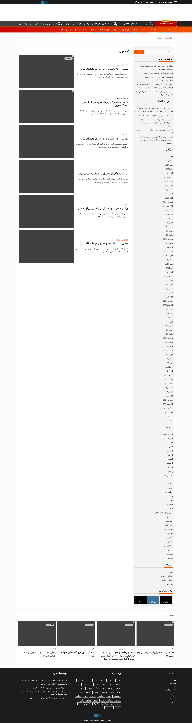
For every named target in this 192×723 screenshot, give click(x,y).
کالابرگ (96, 704)
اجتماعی (135, 29)
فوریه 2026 (169, 181)
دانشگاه (170, 496)
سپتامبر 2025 (168, 202)
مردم (102, 700)
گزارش (170, 537)
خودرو (76, 688)
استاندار (88, 680)
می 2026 (169, 169)
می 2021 (169, 416)
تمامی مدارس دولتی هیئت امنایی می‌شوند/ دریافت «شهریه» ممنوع (47, 24)
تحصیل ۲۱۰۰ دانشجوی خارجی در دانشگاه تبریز (104, 138)
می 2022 (169, 367)
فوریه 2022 (169, 379)
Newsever (84, 720)
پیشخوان (64, 29)
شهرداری (117, 696)
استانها (93, 29)
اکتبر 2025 (169, 198)
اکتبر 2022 (169, 346)
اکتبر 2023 (169, 297)
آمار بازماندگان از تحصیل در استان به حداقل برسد (102, 173)
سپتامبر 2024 (168, 251)
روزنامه (88, 692)
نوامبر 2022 (168, 342)
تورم (102, 688)
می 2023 (169, 317)
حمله (82, 688)
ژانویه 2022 (169, 383)
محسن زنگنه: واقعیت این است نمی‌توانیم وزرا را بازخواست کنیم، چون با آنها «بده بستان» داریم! (117, 655)
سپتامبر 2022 (168, 350)
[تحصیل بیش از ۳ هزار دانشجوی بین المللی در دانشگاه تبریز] (46, 106)
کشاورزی (87, 704)
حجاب (90, 688)
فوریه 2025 (169, 231)
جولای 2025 (168, 210)
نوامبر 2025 (168, 194)
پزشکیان (105, 704)
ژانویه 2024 (169, 284)
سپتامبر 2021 (168, 400)
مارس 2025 (168, 227)
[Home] (174, 29)
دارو (118, 692)
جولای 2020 (168, 421)
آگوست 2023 (168, 305)
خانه (168, 29)
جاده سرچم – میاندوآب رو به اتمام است (153, 115)
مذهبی (170, 550)
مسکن (89, 700)
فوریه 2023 (169, 330)
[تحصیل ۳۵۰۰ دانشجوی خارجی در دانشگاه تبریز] (46, 71)
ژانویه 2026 (169, 185)
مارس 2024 (168, 276)
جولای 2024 (168, 260)
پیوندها (152, 2)
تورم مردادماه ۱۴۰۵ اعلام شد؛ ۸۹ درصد (148, 24)
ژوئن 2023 (169, 313)
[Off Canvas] (175, 2)
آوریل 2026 (169, 173)
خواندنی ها (169, 492)
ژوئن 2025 (169, 214)
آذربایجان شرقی (104, 29)
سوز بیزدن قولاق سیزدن (78, 29)
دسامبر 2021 (168, 387)
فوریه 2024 (169, 280)
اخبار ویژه (169, 451)
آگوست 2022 (168, 355)
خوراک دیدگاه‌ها (167, 580)
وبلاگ (137, 2)
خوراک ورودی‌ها (167, 576)
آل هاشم (111, 680)
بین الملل (169, 467)
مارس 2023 (168, 326)
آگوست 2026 (168, 157)
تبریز (84, 684)
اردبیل (170, 455)
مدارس (117, 700)
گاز (80, 704)
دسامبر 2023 (168, 289)
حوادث (170, 484)
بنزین (104, 684)
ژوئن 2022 (169, 363)
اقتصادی (153, 29)
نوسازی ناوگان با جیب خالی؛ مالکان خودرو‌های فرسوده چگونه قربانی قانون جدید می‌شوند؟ (156, 123)
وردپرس (169, 584)
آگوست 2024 (168, 256)
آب (119, 680)
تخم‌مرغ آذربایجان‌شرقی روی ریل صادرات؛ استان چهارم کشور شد (45, 688)
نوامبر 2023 (168, 293)
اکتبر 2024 (169, 247)
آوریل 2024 (169, 272)
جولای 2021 (168, 408)
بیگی (90, 684)
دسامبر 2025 (168, 190)
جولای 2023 (168, 309)
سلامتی (170, 508)
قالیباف (92, 696)
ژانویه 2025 (169, 235)
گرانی (118, 708)
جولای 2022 (168, 359)
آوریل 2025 (169, 223)
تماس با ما (144, 2)
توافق (110, 688)
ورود (171, 572)
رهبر (171, 500)
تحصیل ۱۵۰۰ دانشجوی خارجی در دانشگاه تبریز (104, 243)
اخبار (171, 447)
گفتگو (170, 541)
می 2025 (169, 219)
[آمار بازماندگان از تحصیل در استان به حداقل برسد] (46, 176)
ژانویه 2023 (169, 334)
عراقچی (100, 696)
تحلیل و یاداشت (167, 476)
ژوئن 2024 (169, 264)
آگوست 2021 (168, 404)
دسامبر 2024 (168, 239)
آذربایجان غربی (167, 438)
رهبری (97, 692)
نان (82, 700)
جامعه (170, 480)
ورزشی (115, 29)
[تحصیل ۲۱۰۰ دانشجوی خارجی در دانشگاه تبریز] (46, 141)
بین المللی (144, 29)
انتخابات (80, 680)
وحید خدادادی (115, 704)
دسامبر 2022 (168, 338)
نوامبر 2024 (168, 243)
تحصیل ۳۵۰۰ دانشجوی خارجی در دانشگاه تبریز (104, 68)
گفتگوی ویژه (168, 546)
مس (95, 700)
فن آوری (169, 533)
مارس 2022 (168, 375)
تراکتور (117, 688)
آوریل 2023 (169, 322)
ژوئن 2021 (169, 412)
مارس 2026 (168, 177)
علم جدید (169, 521)
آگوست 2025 (168, 206)
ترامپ (77, 684)
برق (111, 684)
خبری (171, 488)
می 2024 (169, 268)
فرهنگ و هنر (125, 29)
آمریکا (103, 680)
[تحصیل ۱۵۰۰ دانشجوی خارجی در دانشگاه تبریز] (46, 246)
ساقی (81, 692)
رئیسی (104, 692)
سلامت (170, 504)
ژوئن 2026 (169, 165)
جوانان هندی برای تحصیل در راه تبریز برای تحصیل (103, 208)
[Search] (17, 29)
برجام (118, 684)
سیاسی (161, 29)
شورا (108, 696)
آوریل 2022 (169, 371)
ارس (96, 680)
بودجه (98, 684)
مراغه (109, 700)
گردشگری (109, 708)
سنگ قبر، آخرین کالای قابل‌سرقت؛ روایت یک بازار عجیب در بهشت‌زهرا (102, 24)
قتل (85, 696)
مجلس (78, 696)
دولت (112, 692)
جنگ (96, 688)
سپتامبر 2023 (168, 301)
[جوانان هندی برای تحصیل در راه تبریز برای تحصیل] (46, 211)
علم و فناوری (168, 525)
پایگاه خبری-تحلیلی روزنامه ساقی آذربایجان (153, 12)
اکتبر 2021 (169, 396)
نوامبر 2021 (168, 392)
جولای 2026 (168, 161)
